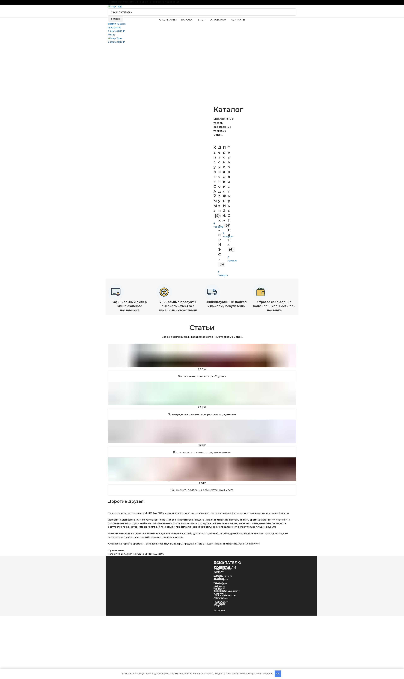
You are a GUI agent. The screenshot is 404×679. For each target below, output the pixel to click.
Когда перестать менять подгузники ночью (202, 452)
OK (277, 673)
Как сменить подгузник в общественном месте (202, 490)
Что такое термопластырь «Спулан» (202, 376)
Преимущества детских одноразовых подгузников (202, 414)
